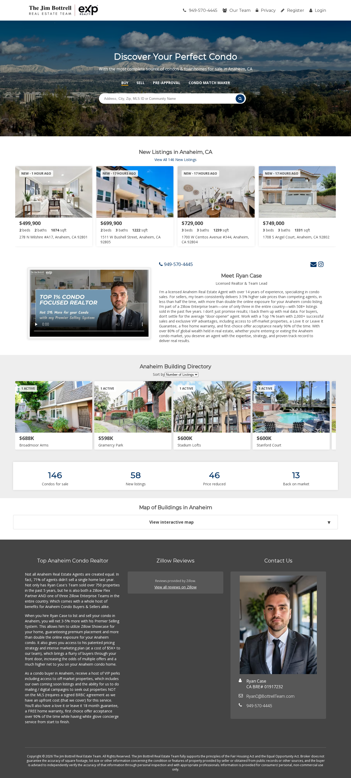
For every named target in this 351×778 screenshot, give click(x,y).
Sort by (159, 374)
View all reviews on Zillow (175, 587)
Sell (140, 82)
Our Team (240, 10)
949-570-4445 (203, 10)
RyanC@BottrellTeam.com (270, 696)
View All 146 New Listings (175, 159)
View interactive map (171, 522)
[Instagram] (321, 264)
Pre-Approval (166, 82)
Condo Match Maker (209, 82)
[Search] (240, 98)
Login (320, 10)
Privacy (268, 10)
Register (295, 10)
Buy (124, 82)
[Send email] (313, 264)
